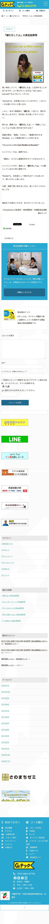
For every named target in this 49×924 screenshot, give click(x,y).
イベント (8, 844)
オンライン (10, 11)
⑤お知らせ (9, 238)
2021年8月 (5, 704)
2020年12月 (5, 755)
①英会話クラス (7, 544)
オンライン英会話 (37, 838)
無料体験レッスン (7, 659)
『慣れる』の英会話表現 (10, 596)
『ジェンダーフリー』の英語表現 (13, 602)
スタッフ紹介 (11, 838)
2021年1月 (5, 749)
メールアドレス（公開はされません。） (13, 371)
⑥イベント (5, 575)
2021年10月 (5, 692)
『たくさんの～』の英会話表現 (12, 608)
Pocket (32, 225)
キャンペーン (10, 841)
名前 (2, 363)
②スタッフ (5, 550)
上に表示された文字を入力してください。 (18, 390)
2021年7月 (5, 711)
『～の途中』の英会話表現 (11, 621)
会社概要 (8, 828)
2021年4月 (5, 730)
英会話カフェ (35, 857)
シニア (31, 854)
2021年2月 (5, 742)
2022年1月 (5, 685)
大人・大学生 (35, 828)
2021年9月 (5, 698)
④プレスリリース (7, 563)
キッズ (32, 834)
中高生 (32, 831)
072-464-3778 (28, 5)
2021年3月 (5, 736)
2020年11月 (5, 761)
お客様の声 (10, 834)
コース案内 (26, 11)
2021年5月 (5, 723)
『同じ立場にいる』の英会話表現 (13, 614)
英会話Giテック (10, 644)
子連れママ (33, 851)
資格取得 (33, 847)
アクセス (8, 831)
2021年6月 (5, 717)
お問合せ (42, 11)
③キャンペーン (6, 556)
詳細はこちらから (24, 292)
